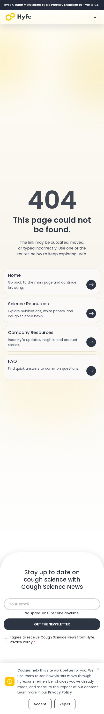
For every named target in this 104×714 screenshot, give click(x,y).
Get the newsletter (52, 624)
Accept (40, 704)
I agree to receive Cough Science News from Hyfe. (52, 640)
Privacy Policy (60, 692)
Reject (64, 704)
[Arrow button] (91, 285)
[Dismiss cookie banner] (97, 669)
